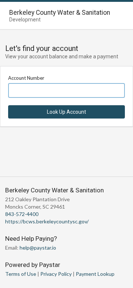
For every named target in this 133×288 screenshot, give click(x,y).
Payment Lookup (95, 274)
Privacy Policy (56, 274)
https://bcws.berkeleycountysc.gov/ (47, 221)
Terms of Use (20, 274)
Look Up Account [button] (66, 112)
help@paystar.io (38, 247)
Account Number (26, 78)
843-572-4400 (21, 214)
